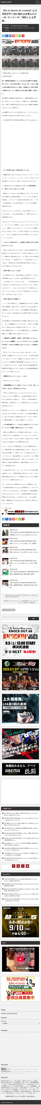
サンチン (20, 27)
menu (37, 2)
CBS (29, 1069)
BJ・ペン (30, 1071)
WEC (4, 1068)
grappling (7, 1073)
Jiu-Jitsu (18, 1069)
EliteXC (22, 1069)
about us (3, 1073)
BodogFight (24, 1071)
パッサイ (32, 27)
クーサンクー (26, 27)
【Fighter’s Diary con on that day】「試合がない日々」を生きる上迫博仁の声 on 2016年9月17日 (21, 596)
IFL (21, 1071)
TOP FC (36, 1071)
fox (31, 1069)
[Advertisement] (20, 143)
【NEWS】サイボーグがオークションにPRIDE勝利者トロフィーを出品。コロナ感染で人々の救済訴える (19, 601)
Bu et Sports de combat (17, 25)
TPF (8, 1069)
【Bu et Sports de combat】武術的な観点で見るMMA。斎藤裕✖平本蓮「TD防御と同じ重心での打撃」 (24, 585)
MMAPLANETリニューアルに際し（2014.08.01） (20, 1096)
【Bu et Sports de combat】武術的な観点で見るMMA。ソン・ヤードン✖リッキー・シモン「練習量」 (23, 563)
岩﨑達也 (7, 27)
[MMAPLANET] (9, 2)
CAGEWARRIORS (15, 1071)
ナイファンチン (13, 27)
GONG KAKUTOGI (14, 1073)
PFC (20, 1073)
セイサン (7, 29)
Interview (26, 25)
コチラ (33, 120)
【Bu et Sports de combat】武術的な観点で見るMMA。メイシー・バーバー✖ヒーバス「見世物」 (23, 542)
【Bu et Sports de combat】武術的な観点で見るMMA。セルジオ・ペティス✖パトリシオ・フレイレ (24, 551)
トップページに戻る (8, 609)
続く (10, 508)
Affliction (24, 1073)
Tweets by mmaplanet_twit (9, 1013)
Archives (3, 1021)
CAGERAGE (36, 1069)
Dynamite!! (12, 1069)
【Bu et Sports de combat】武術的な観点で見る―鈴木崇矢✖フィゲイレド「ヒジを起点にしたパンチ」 (24, 533)
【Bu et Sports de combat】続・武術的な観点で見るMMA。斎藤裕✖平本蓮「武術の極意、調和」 (24, 573)
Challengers (6, 1071)
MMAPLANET (10, 1102)
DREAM (26, 1069)
